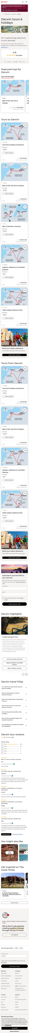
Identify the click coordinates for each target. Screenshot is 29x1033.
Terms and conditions (21, 582)
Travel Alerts (4, 980)
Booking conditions (5, 986)
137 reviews (19, 55)
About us (17, 973)
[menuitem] (4, 2)
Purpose (17, 994)
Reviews (3, 1004)
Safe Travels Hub (5, 978)
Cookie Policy (8, 1025)
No (21, 948)
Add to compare (9, 152)
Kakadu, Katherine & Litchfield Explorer (14, 663)
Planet (16, 1004)
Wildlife (17, 1007)
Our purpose (14, 934)
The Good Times (18, 975)
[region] (14, 1024)
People (16, 1002)
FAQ (2, 1002)
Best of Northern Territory (14, 668)
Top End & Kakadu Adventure (14, 659)
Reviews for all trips (17, 834)
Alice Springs (10, 852)
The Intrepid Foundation (20, 999)
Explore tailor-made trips (14, 354)
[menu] (26, 2)
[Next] (27, 61)
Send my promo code (14, 604)
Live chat (3, 999)
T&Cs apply (4, 962)
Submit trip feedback (6, 975)
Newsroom (3, 1007)
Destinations (7, 14)
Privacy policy (18, 983)
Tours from (9, 61)
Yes (16, 948)
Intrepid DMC (18, 978)
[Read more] (2, 14)
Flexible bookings (5, 983)
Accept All (14, 1028)
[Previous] (1, 61)
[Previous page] (23, 674)
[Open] (13, 737)
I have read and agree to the (14, 598)
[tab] (7, 76)
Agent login (4, 988)
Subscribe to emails (14, 966)
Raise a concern (4, 1009)
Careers (17, 980)
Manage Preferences (14, 1031)
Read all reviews (6, 834)
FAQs (20, 61)
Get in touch (4, 997)
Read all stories (14, 902)
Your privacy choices (21, 986)
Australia (14, 14)
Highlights (15, 61)
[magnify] (22, 2)
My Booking (4, 973)
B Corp (16, 997)
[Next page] (26, 96)
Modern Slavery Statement (21, 1009)
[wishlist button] (25, 125)
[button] (25, 125)
